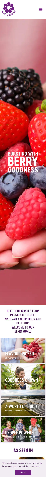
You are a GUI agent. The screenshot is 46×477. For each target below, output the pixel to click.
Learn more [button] (34, 466)
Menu (40, 9)
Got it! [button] (23, 472)
